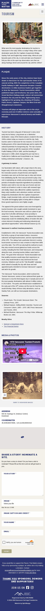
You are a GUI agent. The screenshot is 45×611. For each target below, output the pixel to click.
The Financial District (11, 326)
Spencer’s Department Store (14, 324)
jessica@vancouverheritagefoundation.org (19, 570)
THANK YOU (10, 578)
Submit (6, 551)
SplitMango (26, 603)
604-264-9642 (31, 573)
